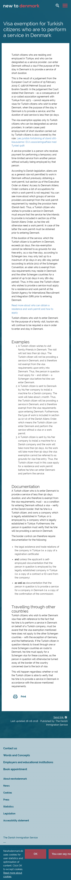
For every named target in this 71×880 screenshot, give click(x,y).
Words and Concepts (16, 755)
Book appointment (15, 769)
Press (6, 799)
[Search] (57, 5)
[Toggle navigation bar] (65, 5)
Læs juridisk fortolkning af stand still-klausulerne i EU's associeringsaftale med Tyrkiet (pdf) (34, 142)
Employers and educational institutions (28, 762)
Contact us (10, 748)
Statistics (8, 806)
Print (23, 696)
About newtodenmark (15, 778)
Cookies (7, 792)
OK (35, 853)
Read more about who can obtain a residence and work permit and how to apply (32, 309)
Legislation (9, 813)
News (6, 785)
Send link (58, 717)
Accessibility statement (16, 820)
